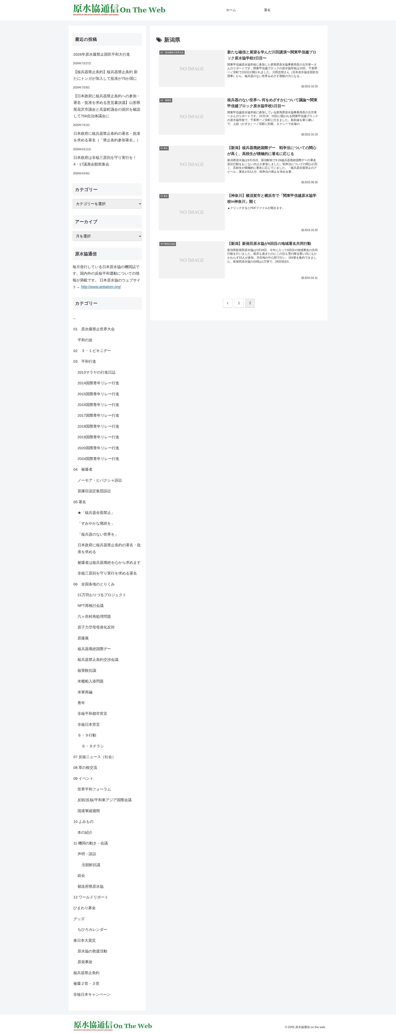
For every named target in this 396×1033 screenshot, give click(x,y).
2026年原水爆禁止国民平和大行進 (101, 54)
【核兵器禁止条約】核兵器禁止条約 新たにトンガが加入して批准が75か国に (105, 75)
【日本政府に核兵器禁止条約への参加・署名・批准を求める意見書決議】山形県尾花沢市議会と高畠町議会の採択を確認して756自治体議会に (106, 106)
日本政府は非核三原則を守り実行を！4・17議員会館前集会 (105, 161)
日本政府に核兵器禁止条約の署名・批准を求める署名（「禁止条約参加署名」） (106, 136)
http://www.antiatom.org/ (101, 287)
